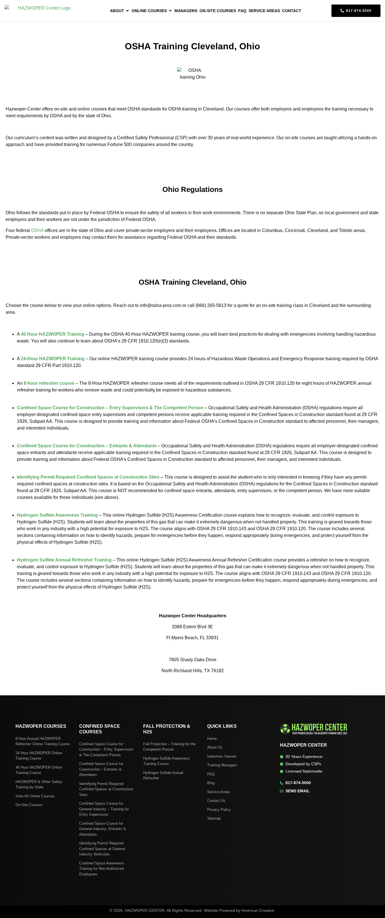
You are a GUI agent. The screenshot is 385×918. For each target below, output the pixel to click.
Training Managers (222, 765)
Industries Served (221, 756)
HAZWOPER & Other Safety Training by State (39, 784)
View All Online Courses (35, 796)
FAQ (210, 774)
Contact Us (216, 800)
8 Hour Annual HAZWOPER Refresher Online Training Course (43, 741)
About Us (214, 747)
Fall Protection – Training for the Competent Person (169, 747)
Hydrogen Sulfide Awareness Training (57, 515)
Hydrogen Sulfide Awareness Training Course (166, 761)
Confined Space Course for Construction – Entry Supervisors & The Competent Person (106, 749)
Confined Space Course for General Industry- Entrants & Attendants (102, 829)
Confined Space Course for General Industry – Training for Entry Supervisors (104, 809)
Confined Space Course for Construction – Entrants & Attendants (101, 769)
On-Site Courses (29, 805)
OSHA (37, 230)
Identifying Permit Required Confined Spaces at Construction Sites (106, 789)
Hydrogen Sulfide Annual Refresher (163, 775)
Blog (210, 783)
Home (212, 738)
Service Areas (218, 792)
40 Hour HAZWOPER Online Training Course (39, 770)
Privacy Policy (219, 810)
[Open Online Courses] (170, 11)
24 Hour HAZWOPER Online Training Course (39, 756)
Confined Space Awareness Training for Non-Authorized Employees (101, 868)
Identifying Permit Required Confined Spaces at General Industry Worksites (102, 848)
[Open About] (127, 11)
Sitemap (214, 818)
